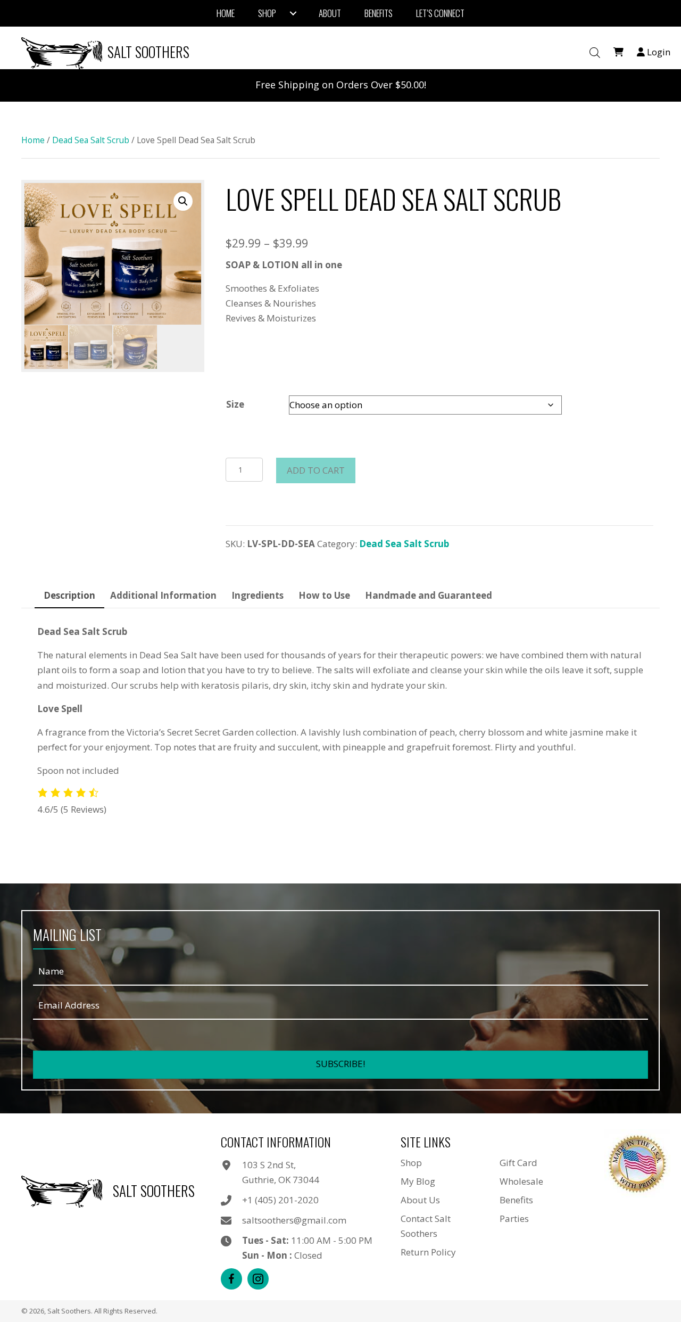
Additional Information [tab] (163, 595)
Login (657, 52)
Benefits (516, 1200)
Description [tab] (69, 595)
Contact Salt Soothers (426, 1226)
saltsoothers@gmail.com (294, 1220)
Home (33, 140)
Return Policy (428, 1252)
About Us (420, 1200)
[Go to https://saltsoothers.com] (108, 52)
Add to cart (316, 470)
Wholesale (521, 1181)
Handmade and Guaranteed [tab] (428, 595)
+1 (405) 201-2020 (280, 1200)
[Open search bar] (594, 52)
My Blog (418, 1181)
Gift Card (518, 1162)
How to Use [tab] (324, 595)
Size (235, 404)
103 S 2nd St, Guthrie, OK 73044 (280, 1172)
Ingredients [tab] (257, 595)
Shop (411, 1162)
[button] (183, 201)
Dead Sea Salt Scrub (90, 140)
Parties (514, 1218)
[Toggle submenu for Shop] (293, 13)
